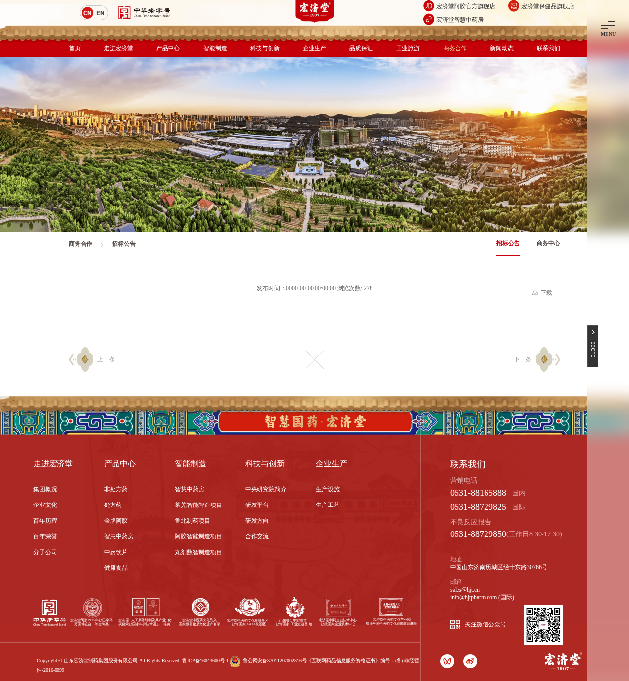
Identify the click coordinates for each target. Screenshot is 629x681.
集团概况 (45, 489)
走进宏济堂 (118, 48)
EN (100, 12)
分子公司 (45, 552)
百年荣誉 (45, 536)
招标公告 (508, 243)
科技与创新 (265, 48)
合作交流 (257, 536)
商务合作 (455, 48)
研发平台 (257, 505)
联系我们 (548, 48)
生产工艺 (328, 505)
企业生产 (314, 48)
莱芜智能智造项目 (198, 505)
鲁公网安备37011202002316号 (275, 660)
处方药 (113, 505)
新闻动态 (502, 48)
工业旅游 (408, 48)
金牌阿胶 (116, 520)
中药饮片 (116, 552)
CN (87, 12)
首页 (75, 48)
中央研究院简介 (265, 489)
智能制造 (215, 48)
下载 (546, 292)
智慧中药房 (119, 536)
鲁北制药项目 (192, 520)
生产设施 (328, 489)
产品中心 (168, 48)
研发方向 (257, 520)
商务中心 (548, 243)
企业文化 (45, 505)
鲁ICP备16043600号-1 (205, 660)
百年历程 (45, 520)
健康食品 (116, 567)
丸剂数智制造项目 (198, 552)
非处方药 (116, 489)
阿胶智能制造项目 (198, 536)
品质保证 (361, 48)
